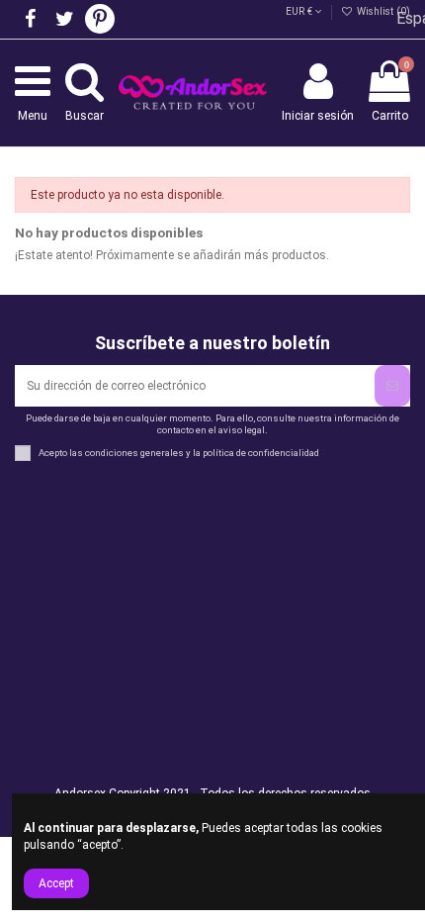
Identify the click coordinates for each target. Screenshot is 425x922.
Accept (56, 883)
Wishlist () (382, 11)
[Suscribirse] (392, 386)
